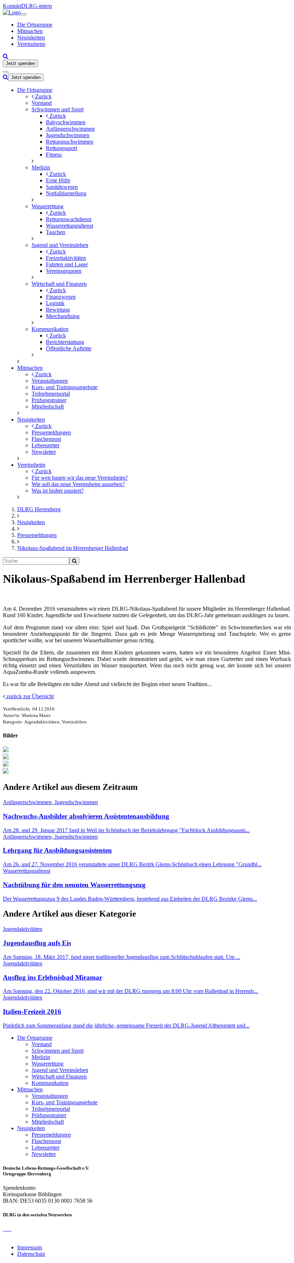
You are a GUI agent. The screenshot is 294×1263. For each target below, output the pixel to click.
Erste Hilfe (58, 180)
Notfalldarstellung (66, 193)
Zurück (43, 96)
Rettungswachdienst (68, 219)
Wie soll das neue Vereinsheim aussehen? (78, 484)
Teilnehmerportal (51, 394)
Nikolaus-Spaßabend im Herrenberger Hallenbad (72, 548)
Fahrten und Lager (67, 264)
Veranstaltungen (50, 381)
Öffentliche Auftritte (68, 348)
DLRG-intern (36, 6)
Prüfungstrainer (49, 400)
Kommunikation (50, 329)
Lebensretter (46, 445)
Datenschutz (31, 1254)
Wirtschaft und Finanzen (59, 284)
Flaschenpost (46, 439)
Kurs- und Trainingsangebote (65, 387)
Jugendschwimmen (67, 135)
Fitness (54, 155)
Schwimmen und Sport (58, 109)
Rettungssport (61, 148)
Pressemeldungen (51, 432)
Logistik (55, 303)
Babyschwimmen (65, 122)
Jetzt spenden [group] (20, 63)
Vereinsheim (31, 44)
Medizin (41, 167)
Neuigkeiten (31, 37)
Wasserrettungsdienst (69, 226)
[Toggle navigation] (24, 14)
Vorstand (42, 103)
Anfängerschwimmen (70, 129)
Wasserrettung (47, 206)
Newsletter (44, 452)
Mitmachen (30, 31)
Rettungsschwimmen (69, 142)
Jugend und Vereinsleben (60, 245)
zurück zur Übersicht (29, 696)
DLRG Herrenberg (39, 509)
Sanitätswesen (62, 187)
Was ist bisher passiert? (58, 491)
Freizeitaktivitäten (66, 258)
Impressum (29, 1247)
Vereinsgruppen (63, 271)
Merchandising (63, 316)
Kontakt (12, 6)
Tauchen (55, 232)
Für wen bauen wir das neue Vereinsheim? (80, 478)
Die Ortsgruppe (34, 25)
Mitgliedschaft (48, 407)
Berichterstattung (65, 342)
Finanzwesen (61, 297)
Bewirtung (58, 310)
